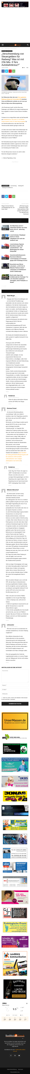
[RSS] (15, 1055)
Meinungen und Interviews (10, 48)
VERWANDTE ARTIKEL (15, 220)
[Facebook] (10, 1055)
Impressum (20, 1069)
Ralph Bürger (11, 295)
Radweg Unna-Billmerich (7, 187)
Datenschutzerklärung (12, 1069)
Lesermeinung (13, 185)
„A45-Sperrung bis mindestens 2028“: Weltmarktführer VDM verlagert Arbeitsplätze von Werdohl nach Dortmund (22, 210)
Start (3, 48)
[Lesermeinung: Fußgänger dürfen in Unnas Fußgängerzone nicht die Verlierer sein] (5, 236)
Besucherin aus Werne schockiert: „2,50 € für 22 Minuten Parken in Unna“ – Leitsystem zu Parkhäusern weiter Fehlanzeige (18, 267)
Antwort (7, 391)
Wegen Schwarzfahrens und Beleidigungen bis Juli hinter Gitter (8, 207)
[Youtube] (19, 1055)
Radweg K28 (20, 185)
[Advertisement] (15, 27)
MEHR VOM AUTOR (15, 221)
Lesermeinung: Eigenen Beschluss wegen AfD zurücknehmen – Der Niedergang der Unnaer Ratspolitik (17, 247)
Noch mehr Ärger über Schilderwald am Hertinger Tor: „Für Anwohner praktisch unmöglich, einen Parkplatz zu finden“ (19, 278)
